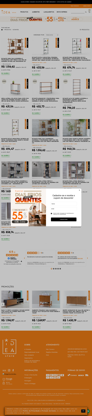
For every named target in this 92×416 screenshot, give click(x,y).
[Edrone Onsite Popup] (46, 208)
